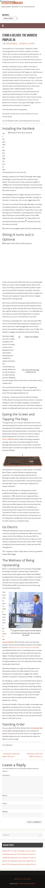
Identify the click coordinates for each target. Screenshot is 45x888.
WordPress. (31, 884)
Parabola (21, 884)
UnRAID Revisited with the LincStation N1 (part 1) (19, 858)
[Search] (40, 836)
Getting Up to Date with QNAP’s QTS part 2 (35, 755)
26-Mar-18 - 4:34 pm (27, 44)
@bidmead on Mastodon (22, 879)
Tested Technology (12, 3)
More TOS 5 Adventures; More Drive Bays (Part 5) (19, 861)
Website (5, 812)
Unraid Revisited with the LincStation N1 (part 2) (18, 854)
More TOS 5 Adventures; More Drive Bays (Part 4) (19, 864)
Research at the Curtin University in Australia (24, 648)
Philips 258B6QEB (8, 439)
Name (5, 796)
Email (4, 804)
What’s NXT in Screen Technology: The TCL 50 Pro (19, 851)
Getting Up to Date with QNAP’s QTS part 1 (11, 755)
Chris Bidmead (11, 44)
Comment (6, 775)
